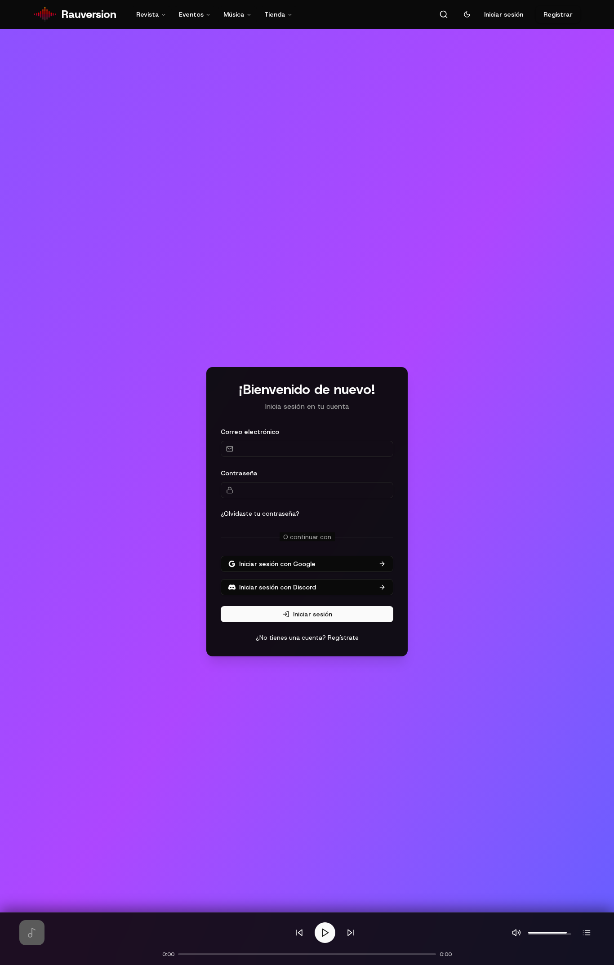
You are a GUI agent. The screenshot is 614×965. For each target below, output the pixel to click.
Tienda (274, 14)
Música (234, 14)
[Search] (444, 14)
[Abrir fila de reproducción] (586, 933)
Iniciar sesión (503, 14)
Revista (147, 14)
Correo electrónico (250, 432)
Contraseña (239, 473)
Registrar (558, 14)
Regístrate (343, 637)
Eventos (191, 14)
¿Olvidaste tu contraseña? (260, 513)
